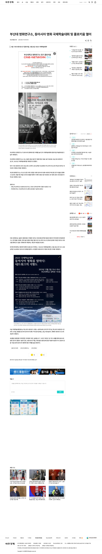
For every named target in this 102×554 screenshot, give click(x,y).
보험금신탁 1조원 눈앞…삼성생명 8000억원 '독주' (81, 166)
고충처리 (66, 538)
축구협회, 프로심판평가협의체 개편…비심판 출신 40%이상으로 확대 (81, 153)
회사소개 (7, 538)
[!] (91, 46)
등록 (60, 392)
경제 (37, 2)
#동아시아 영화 (14, 348)
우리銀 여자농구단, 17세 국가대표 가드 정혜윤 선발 (81, 159)
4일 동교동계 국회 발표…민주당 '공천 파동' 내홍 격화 (18, 498)
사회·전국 (48, 2)
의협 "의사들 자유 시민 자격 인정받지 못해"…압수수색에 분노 (57, 498)
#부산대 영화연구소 (25, 348)
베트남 (90, 213)
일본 (86, 213)
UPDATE (88, 133)
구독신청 (14, 538)
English (81, 2)
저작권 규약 (58, 538)
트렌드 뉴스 (73, 46)
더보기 (77, 237)
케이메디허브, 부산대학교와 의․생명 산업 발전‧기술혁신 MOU (27, 189)
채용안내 (22, 538)
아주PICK (72, 176)
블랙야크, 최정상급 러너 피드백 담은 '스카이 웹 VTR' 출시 (81, 146)
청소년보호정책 (49, 538)
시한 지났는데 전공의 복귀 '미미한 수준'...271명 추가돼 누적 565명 (17, 482)
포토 (59, 2)
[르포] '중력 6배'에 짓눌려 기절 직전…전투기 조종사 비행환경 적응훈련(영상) (37, 482)
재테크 (32, 2)
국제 (54, 2)
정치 (42, 2)
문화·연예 (65, 2)
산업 (27, 2)
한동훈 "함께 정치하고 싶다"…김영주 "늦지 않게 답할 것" (56, 482)
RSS (80, 538)
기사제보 (29, 538)
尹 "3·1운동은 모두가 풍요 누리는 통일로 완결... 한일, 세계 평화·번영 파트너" (37, 498)
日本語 (85, 2)
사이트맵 (73, 538)
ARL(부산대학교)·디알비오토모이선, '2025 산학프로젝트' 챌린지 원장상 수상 (31, 187)
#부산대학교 (34, 348)
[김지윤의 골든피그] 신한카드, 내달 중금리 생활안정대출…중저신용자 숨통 (81, 140)
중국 (18, 2)
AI (22, 2)
